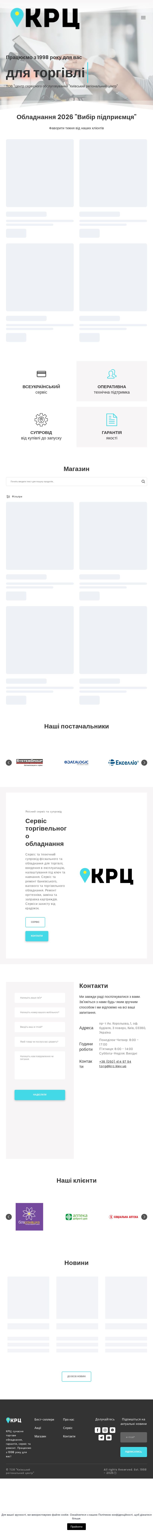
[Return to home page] (45, 17)
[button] (143, 481)
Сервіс (68, 1428)
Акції (38, 1428)
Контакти (69, 1436)
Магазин (40, 1436)
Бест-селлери (44, 1419)
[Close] (133, 1088)
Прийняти (76, 1526)
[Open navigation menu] (143, 17)
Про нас (68, 1419)
